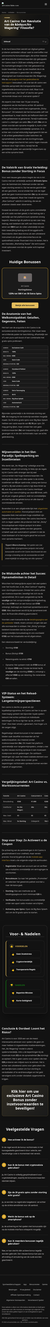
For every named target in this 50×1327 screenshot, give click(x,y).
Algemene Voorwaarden (15, 1300)
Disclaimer (37, 1289)
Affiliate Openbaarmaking (21, 1295)
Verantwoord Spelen (36, 1300)
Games (45, 1284)
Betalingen (13, 1289)
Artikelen (11, 12)
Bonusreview (34, 1284)
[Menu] (45, 4)
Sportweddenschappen (12, 1284)
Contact (36, 1295)
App (25, 1284)
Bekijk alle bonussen (25, 305)
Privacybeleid (25, 1289)
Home (4, 12)
